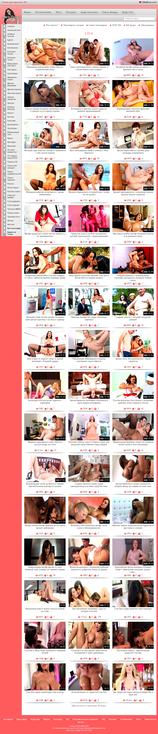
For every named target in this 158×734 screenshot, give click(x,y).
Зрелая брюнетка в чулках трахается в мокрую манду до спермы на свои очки (133, 485)
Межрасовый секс (13, 133)
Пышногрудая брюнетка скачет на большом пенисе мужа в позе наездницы (133, 443)
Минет (10, 138)
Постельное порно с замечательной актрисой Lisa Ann (133, 651)
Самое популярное (98, 25)
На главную (7, 719)
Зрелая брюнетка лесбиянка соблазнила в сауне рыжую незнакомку (89, 401)
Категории (57, 719)
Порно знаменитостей (14, 173)
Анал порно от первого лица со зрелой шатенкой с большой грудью (45, 360)
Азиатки (11, 26)
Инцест (10, 113)
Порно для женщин (12, 167)
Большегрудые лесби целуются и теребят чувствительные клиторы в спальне (45, 485)
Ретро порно (13, 188)
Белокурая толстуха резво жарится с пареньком (45, 401)
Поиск (138, 719)
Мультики (11, 146)
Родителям (35, 719)
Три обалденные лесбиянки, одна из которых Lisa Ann (89, 610)
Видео (27, 12)
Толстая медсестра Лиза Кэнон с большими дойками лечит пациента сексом (133, 401)
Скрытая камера (11, 196)
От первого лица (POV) (12, 157)
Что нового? (52, 25)
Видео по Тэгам (11, 233)
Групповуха (12, 73)
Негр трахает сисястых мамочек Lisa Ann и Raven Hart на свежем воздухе (89, 276)
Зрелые (10, 103)
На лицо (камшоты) (12, 151)
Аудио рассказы (89, 12)
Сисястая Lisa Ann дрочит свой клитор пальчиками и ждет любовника (89, 651)
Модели (46, 719)
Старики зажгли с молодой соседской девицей (133, 318)
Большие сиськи (11, 53)
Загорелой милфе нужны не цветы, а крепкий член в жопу (133, 68)
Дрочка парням (14, 89)
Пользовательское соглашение (85, 719)
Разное (10, 184)
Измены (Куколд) (11, 108)
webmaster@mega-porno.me (95, 728)
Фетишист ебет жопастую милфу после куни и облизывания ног (89, 526)
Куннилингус (12, 125)
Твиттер (80, 722)
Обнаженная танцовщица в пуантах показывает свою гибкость (89, 360)
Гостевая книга (126, 719)
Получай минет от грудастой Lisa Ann (89, 692)
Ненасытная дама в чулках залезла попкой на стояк (44, 610)
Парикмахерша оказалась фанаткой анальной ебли (133, 110)
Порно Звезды (109, 12)
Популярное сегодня (73, 25)
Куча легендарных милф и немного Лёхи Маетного (89, 151)
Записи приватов (11, 98)
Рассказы (71, 12)
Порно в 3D (12, 162)
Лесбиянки (12, 128)
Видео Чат (127, 12)
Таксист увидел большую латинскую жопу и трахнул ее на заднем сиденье (45, 110)
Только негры (13, 213)
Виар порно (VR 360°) (12, 65)
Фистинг (11, 224)
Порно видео (21, 719)
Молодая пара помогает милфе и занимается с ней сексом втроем (45, 151)
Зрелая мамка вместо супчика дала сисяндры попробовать (133, 151)
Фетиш (10, 221)
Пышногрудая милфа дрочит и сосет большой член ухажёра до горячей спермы (45, 568)
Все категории (14, 228)
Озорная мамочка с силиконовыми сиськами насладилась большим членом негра (133, 278)
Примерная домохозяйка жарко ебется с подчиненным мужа (45, 68)
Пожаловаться (150, 719)
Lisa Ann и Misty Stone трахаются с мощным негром (44, 651)
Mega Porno (75, 726)
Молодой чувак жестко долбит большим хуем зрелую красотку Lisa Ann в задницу (44, 318)
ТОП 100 (116, 25)
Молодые (11, 142)
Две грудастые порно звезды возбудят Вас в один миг (133, 693)
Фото (58, 12)
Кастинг (10, 117)
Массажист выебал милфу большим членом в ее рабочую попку (133, 235)
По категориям (43, 12)
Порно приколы (11, 179)
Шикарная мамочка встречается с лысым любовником (45, 193)
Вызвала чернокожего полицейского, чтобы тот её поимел (89, 193)
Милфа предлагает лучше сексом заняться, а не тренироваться (44, 235)
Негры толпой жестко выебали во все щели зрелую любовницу (45, 526)
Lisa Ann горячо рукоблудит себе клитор (45, 692)
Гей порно (11, 70)
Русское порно (13, 191)
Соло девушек (13, 201)
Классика (11, 121)
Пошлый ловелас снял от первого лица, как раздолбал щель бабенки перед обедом (89, 443)
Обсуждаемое (147, 25)
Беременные (13, 44)
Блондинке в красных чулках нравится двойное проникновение (89, 110)
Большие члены (11, 59)
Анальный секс (14, 30)
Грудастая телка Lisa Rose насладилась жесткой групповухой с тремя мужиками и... (89, 236)
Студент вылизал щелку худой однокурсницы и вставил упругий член (89, 485)
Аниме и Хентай (11, 35)
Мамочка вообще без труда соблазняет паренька (89, 318)
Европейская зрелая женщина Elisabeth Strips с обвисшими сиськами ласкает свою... (133, 569)
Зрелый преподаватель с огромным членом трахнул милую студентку (133, 193)
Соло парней (13, 205)
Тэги (67, 719)
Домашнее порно (12, 78)
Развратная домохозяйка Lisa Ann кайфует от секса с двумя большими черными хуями (45, 276)
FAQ (103, 719)
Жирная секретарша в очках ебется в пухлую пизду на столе (45, 443)
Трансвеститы (13, 217)
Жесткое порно (14, 93)
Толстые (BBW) (14, 209)
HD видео (131, 25)
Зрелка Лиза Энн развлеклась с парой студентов (133, 360)
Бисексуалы (12, 48)
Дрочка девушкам (11, 84)
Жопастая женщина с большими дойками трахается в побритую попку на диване (89, 568)
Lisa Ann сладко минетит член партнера (133, 609)
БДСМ (10, 40)
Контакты (112, 719)
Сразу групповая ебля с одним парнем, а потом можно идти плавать (89, 68)
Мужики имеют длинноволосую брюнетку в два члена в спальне (133, 526)
